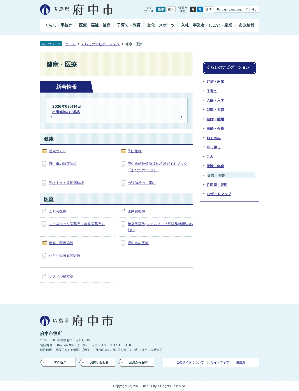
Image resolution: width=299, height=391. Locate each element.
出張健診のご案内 (66, 112)
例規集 (240, 362)
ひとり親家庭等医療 (64, 255)
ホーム (70, 44)
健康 (49, 139)
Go (254, 9)
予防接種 (135, 151)
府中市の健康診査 (63, 163)
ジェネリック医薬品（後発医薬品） (77, 224)
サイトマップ (220, 362)
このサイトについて (190, 362)
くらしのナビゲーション (100, 44)
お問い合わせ (99, 362)
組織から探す (138, 362)
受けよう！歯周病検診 (66, 183)
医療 (49, 199)
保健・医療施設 (61, 243)
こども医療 (57, 211)
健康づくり (57, 151)
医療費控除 (136, 211)
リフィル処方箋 (61, 276)
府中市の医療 (138, 243)
